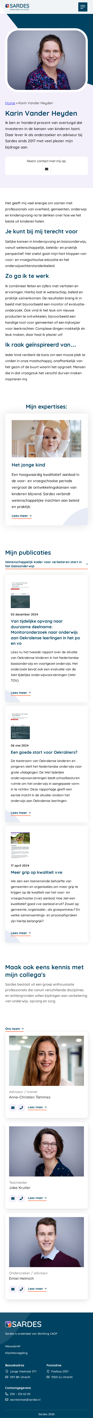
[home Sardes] (17, 7)
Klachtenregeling (16, 1353)
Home (10, 103)
